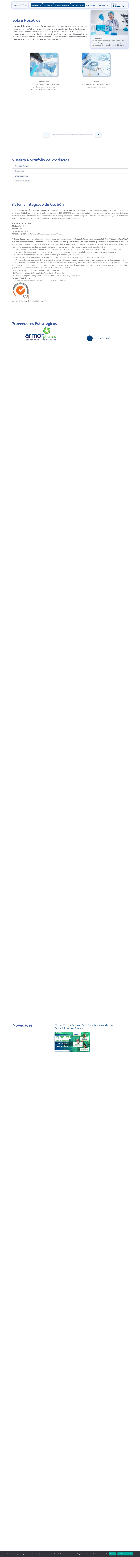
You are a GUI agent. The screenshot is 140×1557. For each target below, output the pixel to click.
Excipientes (19, 171)
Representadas (78, 5)
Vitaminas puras (21, 176)
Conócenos (36, 5)
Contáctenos (103, 5)
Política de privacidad (125, 1554)
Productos (48, 5)
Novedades (90, 5)
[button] (70, 166)
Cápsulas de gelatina (23, 181)
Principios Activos (22, 166)
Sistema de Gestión (62, 5)
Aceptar (112, 1554)
